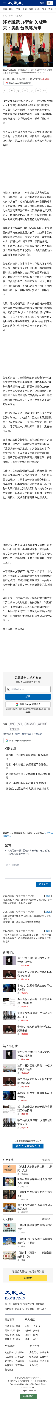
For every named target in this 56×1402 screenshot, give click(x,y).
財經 (12, 1335)
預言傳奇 (19, 1365)
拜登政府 (38, 734)
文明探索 (19, 1352)
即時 (11, 9)
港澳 (18, 1330)
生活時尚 (44, 1357)
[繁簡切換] (44, 91)
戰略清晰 (42, 724)
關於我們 (17, 1304)
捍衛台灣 (30, 724)
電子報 (8, 1304)
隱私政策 (9, 1309)
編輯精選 (26, 734)
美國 (24, 9)
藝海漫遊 (9, 1369)
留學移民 (44, 1352)
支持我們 (28, 1278)
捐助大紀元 (41, 1309)
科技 (7, 1335)
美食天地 (44, 1361)
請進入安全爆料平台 (28, 1146)
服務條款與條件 (41, 709)
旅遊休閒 (33, 1365)
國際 (31, 9)
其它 (35, 1339)
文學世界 (19, 1357)
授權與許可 (28, 1304)
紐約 (27, 1326)
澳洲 (27, 1339)
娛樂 (18, 1335)
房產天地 (33, 1352)
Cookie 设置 (28, 1396)
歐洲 (35, 1335)
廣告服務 (29, 1309)
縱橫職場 (33, 1361)
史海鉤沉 (9, 1361)
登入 (50, 3)
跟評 (48, 896)
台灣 (44, 9)
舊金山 (36, 1326)
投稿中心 (19, 1309)
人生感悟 (9, 1357)
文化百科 (9, 1352)
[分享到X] (18, 91)
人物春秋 (19, 1361)
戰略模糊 (14, 729)
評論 (37, 9)
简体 (42, 3)
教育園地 (9, 1365)
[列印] (31, 91)
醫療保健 (33, 1357)
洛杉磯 (28, 1330)
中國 (18, 9)
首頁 (5, 9)
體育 (7, 1339)
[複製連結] (25, 90)
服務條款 (40, 1304)
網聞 (18, 1339)
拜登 (12, 724)
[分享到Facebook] (5, 91)
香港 (50, 9)
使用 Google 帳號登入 (30, 704)
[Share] (19, 965)
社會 (12, 1339)
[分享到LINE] (12, 91)
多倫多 (36, 1330)
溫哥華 (28, 1335)
